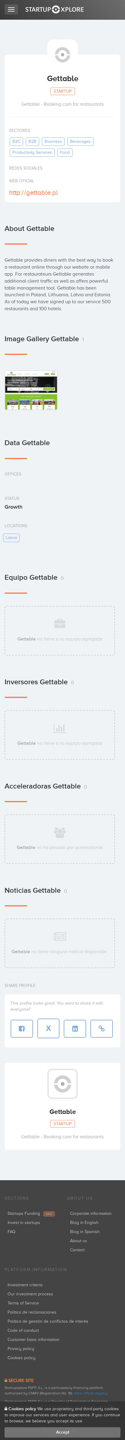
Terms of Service (23, 1303)
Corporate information (91, 1213)
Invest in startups (24, 1222)
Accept (62, 1432)
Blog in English (84, 1222)
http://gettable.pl (33, 192)
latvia (11, 537)
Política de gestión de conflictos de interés (48, 1321)
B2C (16, 141)
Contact (77, 1250)
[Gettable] (31, 390)
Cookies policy (21, 1358)
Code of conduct (23, 1330)
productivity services (32, 152)
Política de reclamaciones (32, 1312)
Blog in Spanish (85, 1231)
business (53, 141)
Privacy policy (21, 1348)
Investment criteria (25, 1285)
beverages (80, 141)
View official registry (90, 1393)
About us (78, 1241)
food (65, 152)
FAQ (11, 1231)
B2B (32, 141)
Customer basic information (33, 1339)
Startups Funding (30, 1213)
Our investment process (30, 1294)
